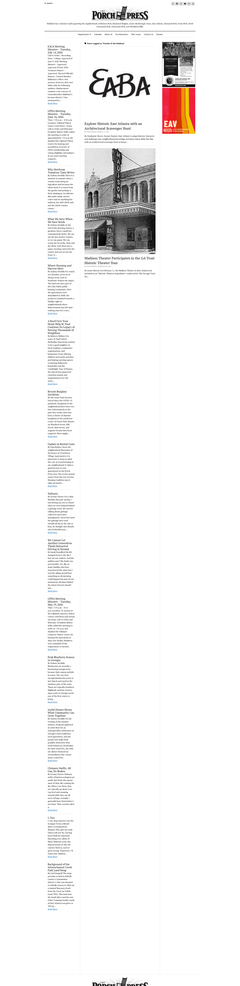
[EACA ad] (178, 133)
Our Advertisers (121, 34)
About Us (108, 34)
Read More (52, 103)
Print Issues (136, 34)
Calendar (98, 34)
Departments (83, 34)
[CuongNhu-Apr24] (178, 86)
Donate (159, 34)
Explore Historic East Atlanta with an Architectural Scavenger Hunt (113, 126)
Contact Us (148, 34)
